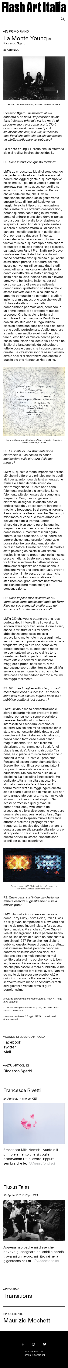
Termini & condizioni (34, 1355)
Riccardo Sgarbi (14, 43)
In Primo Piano (17, 31)
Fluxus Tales (16, 1187)
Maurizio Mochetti (27, 1320)
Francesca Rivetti (22, 1090)
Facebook (12, 1042)
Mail (7, 1052)
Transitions (17, 1295)
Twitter (9, 1047)
